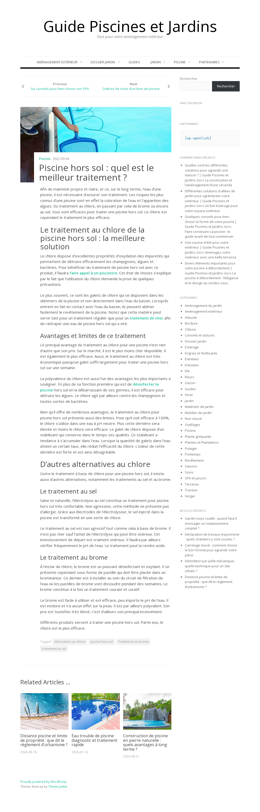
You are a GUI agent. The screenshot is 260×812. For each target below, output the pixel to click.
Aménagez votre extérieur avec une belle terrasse (210, 255)
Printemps (193, 454)
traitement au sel (54, 649)
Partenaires (209, 62)
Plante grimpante (198, 436)
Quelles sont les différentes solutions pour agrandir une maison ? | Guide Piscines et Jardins (207, 172)
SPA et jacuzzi (195, 478)
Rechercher (189, 78)
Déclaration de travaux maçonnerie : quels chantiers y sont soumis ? (212, 537)
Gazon (190, 383)
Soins (189, 472)
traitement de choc (146, 317)
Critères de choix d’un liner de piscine (131, 88)
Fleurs (189, 377)
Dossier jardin (103, 62)
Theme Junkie (57, 786)
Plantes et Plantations (202, 442)
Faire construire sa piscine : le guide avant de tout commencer (209, 234)
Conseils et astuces (200, 335)
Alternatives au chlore (70, 641)
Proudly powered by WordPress (43, 782)
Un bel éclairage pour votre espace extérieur (211, 208)
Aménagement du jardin (203, 305)
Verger (190, 496)
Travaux (191, 490)
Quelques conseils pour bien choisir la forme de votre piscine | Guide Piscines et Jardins (211, 221)
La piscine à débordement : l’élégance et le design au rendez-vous (211, 278)
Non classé (193, 418)
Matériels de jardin (199, 406)
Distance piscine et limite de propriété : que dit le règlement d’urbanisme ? (44, 740)
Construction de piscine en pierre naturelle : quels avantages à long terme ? (145, 742)
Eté (187, 371)
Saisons (191, 466)
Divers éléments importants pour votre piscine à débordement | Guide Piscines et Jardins (210, 268)
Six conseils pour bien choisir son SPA (60, 88)
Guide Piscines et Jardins (130, 26)
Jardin (156, 62)
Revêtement (194, 460)
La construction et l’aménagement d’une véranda (208, 182)
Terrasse (192, 484)
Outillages (192, 424)
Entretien (192, 359)
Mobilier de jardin (198, 412)
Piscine (180, 62)
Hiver (189, 394)
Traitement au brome (133, 641)
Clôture (190, 329)
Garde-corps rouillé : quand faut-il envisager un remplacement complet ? (211, 523)
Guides (134, 62)
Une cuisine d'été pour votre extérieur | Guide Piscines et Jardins (207, 247)
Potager (191, 448)
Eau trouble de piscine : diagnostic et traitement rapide (94, 740)
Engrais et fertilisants (201, 353)
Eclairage (192, 347)
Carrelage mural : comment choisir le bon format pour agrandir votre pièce (211, 550)
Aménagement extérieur (57, 62)
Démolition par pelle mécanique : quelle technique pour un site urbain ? (210, 566)
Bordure (191, 323)
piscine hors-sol (101, 641)
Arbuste (191, 317)
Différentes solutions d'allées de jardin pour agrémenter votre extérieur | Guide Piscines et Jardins (210, 198)
